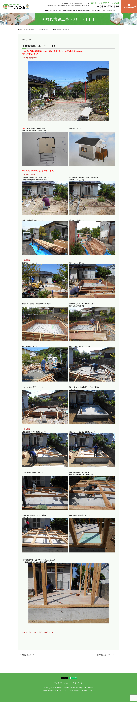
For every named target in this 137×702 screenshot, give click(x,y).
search (117, 10)
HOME (47, 10)
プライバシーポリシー (62, 683)
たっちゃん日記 (111, 10)
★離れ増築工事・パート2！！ (106, 655)
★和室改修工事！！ (27, 655)
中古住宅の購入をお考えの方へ (85, 10)
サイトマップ (78, 683)
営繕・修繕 (72, 10)
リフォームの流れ (100, 10)
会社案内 (52, 10)
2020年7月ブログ (44, 29)
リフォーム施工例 (61, 10)
